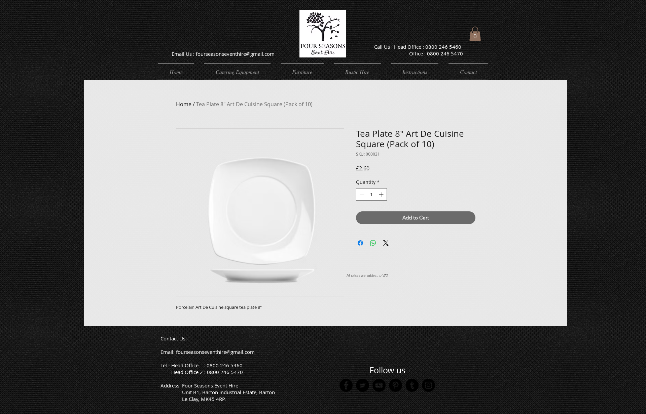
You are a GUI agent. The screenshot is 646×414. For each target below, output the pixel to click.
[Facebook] (346, 385)
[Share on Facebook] (360, 243)
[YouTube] (379, 385)
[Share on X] (386, 243)
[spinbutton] (371, 194)
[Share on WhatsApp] (373, 243)
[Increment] (382, 194)
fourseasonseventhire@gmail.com (215, 351)
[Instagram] (428, 385)
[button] (475, 34)
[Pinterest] (395, 385)
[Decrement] (361, 194)
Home (183, 104)
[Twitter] (362, 385)
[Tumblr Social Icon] (412, 385)
